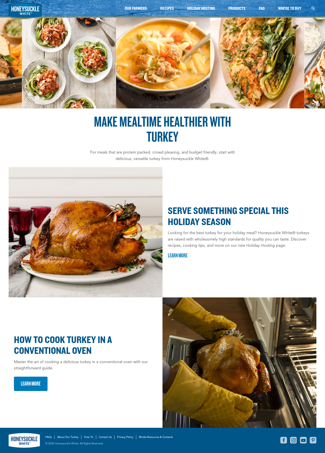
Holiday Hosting (201, 8)
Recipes (167, 8)
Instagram (293, 440)
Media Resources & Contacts (156, 437)
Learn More (177, 255)
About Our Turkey (67, 437)
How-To (88, 437)
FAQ (262, 8)
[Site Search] (313, 8)
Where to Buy (289, 8)
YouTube (303, 440)
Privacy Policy (125, 437)
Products (236, 8)
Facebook (283, 440)
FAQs (48, 437)
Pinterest (313, 440)
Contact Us (105, 437)
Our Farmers (136, 8)
